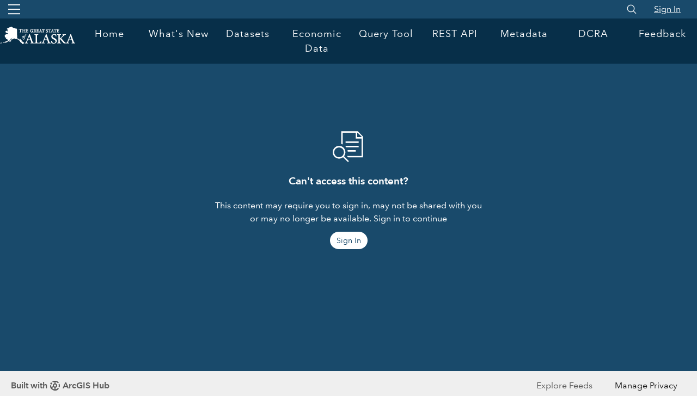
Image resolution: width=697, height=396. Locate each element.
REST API (455, 34)
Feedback (662, 34)
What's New (179, 34)
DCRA (593, 34)
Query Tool (386, 34)
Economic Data (316, 41)
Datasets (248, 34)
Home (109, 34)
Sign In (667, 9)
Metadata (524, 34)
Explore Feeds (564, 385)
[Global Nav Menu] (14, 9)
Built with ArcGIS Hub (60, 385)
